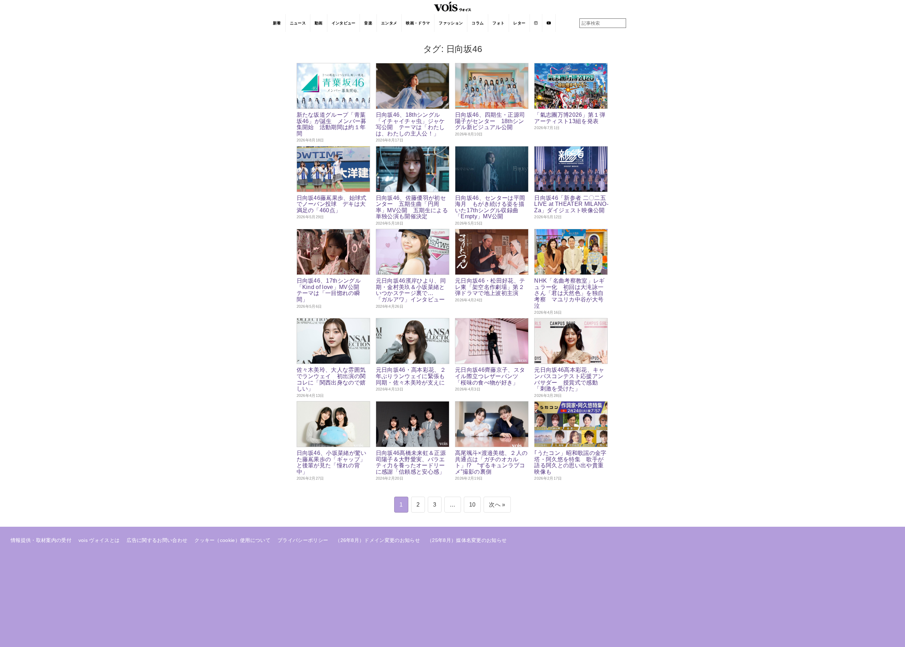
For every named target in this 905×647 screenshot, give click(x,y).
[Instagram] (536, 23)
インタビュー (344, 23)
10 (472, 505)
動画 (319, 23)
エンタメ (389, 23)
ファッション (451, 23)
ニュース (298, 23)
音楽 (368, 23)
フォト (498, 23)
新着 (277, 23)
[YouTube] (548, 23)
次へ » (497, 505)
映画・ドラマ (418, 23)
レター (519, 23)
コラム (478, 23)
